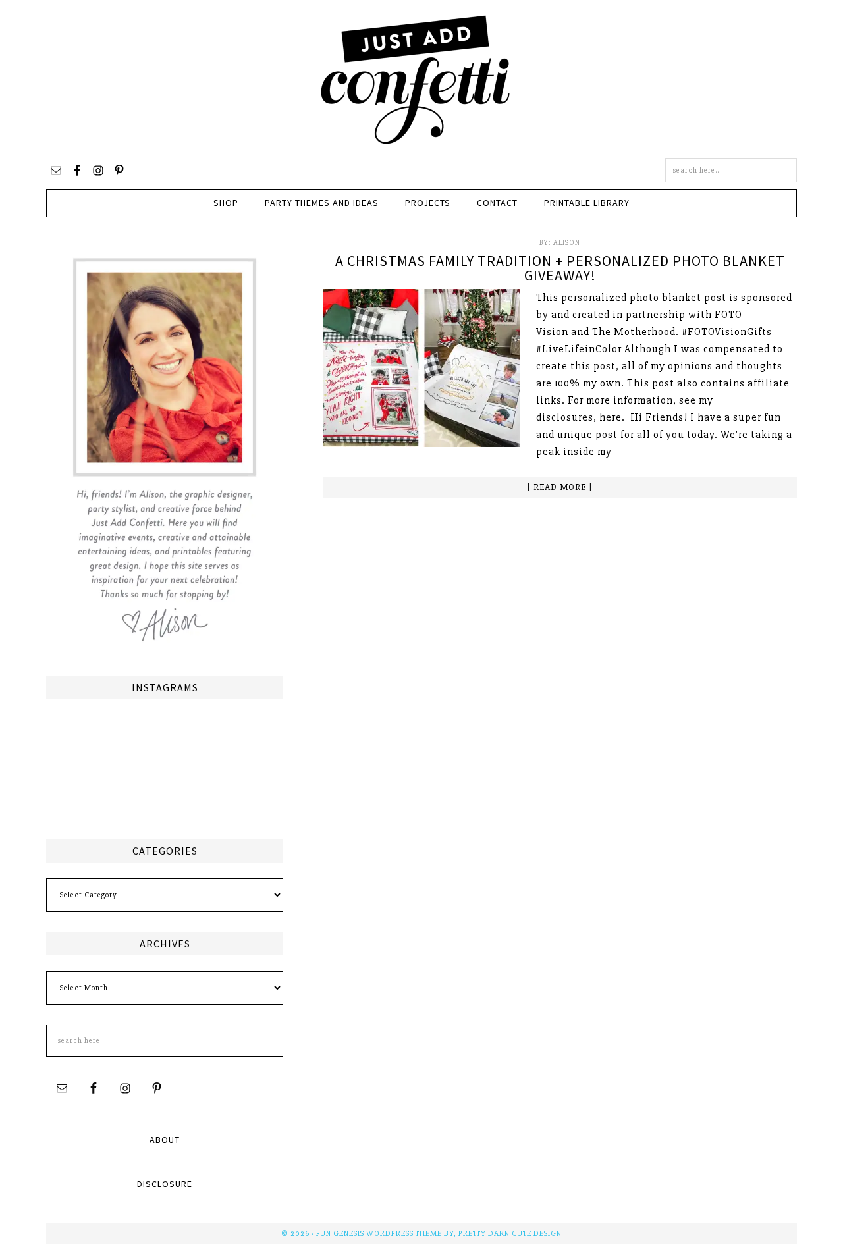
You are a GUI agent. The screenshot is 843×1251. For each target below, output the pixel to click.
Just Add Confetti (415, 79)
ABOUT (165, 1140)
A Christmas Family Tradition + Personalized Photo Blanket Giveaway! (560, 268)
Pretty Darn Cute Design (510, 1233)
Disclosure (164, 1184)
